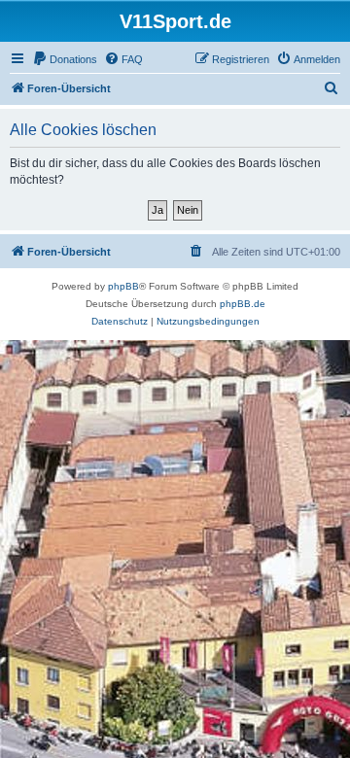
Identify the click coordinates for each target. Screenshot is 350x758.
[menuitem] (64, 59)
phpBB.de (242, 303)
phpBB (123, 286)
